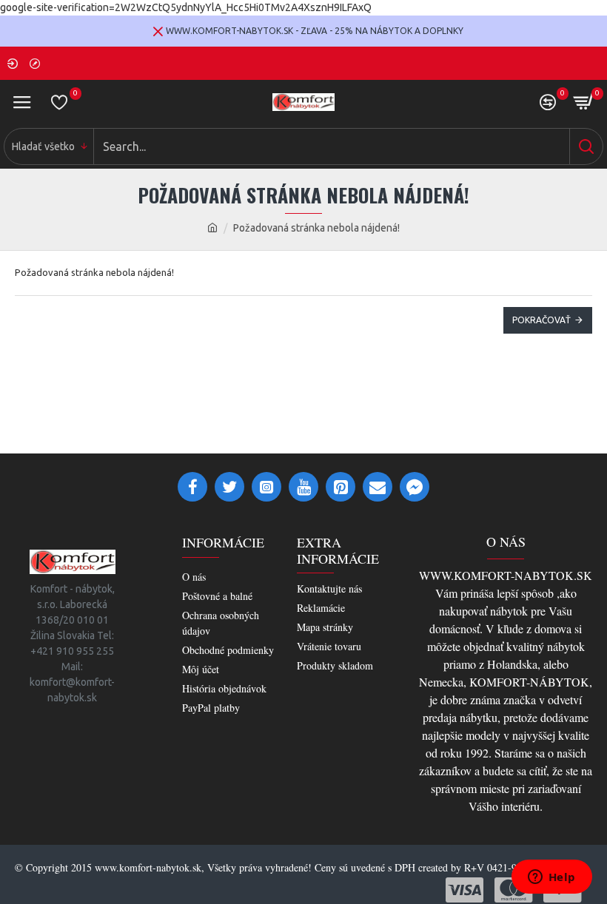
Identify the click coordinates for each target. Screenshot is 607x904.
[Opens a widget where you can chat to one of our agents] (551, 878)
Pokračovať (541, 320)
